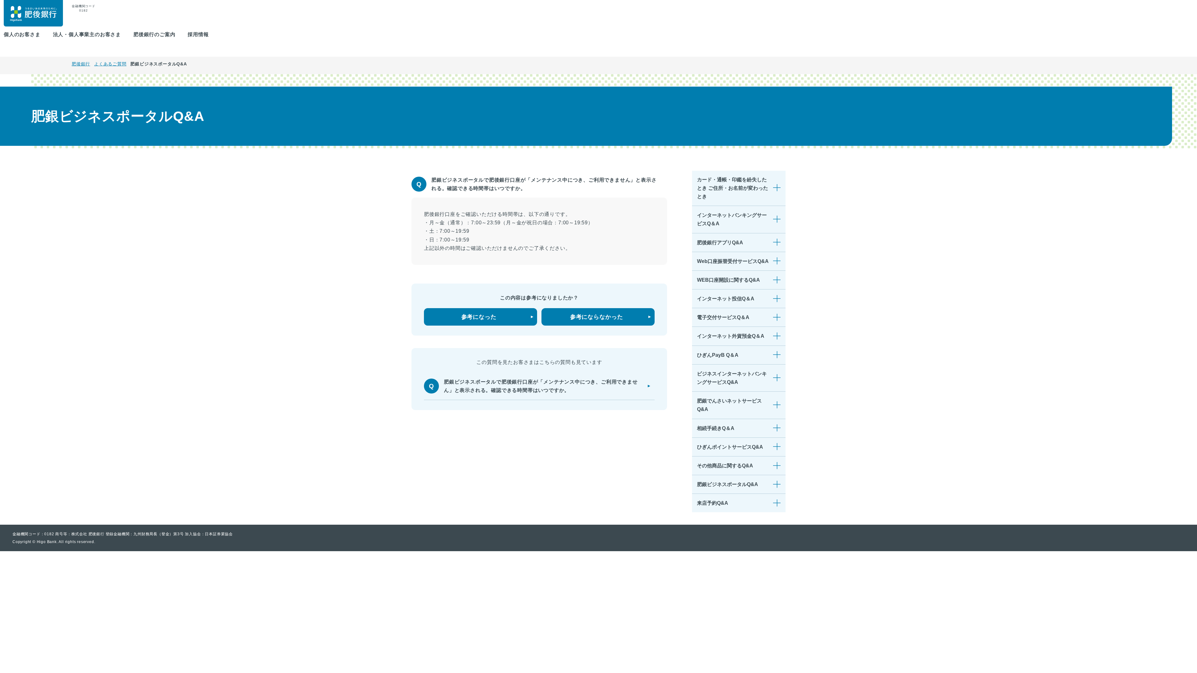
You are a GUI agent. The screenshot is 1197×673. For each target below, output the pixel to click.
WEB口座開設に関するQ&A (728, 280)
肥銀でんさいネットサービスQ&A (729, 405)
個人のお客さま (22, 34)
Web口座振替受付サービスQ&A (733, 261)
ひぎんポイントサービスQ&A (730, 447)
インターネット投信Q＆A (725, 298)
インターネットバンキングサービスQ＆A (732, 219)
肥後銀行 (81, 63)
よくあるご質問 (110, 63)
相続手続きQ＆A (715, 428)
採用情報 (198, 34)
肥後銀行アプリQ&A (720, 242)
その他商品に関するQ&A (725, 465)
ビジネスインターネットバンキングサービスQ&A (732, 378)
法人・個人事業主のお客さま (87, 34)
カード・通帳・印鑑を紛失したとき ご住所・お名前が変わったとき (732, 188)
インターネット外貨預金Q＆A (730, 336)
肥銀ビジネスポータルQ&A (727, 484)
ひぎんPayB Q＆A (717, 355)
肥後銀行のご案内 (154, 34)
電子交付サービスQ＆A (723, 317)
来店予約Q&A (712, 503)
